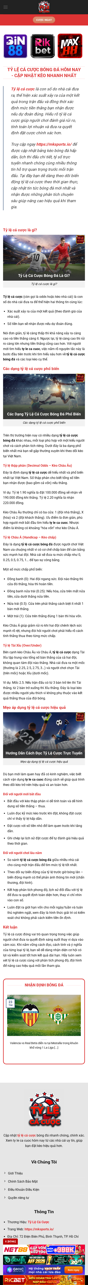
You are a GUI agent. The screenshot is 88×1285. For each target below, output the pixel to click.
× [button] (78, 608)
